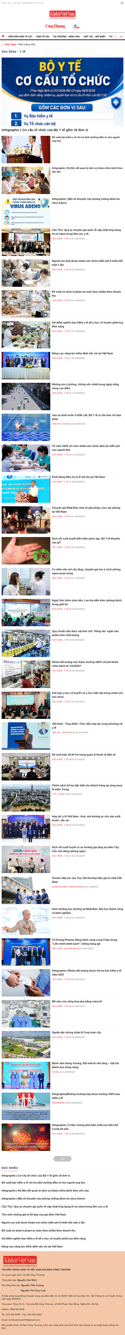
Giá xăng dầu (27, 44)
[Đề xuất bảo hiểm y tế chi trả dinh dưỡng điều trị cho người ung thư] (26, 149)
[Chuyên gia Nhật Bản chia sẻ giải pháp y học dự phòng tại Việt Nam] (26, 520)
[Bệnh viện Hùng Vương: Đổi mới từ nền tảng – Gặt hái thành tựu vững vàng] (26, 1075)
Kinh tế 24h (42, 36)
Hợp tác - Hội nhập (94, 36)
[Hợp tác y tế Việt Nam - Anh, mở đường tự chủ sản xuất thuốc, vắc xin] (26, 828)
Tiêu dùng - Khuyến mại (64, 948)
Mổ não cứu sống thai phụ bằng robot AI (77, 1001)
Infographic (58, 1103)
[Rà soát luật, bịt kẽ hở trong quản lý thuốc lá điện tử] (26, 766)
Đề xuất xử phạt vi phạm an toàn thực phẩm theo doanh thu (38, 1230)
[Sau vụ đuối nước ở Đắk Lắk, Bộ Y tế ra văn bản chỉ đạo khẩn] (26, 427)
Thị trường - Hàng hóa (66, 36)
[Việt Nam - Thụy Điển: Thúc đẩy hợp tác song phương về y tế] (26, 736)
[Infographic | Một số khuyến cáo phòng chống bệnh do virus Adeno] (26, 211)
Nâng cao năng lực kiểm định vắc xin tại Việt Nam (82, 353)
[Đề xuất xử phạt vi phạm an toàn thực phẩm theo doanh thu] (26, 304)
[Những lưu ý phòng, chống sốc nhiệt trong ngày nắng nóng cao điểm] (26, 396)
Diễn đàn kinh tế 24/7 (20, 36)
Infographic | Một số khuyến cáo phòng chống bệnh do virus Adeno (43, 1198)
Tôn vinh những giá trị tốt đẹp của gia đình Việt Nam (34, 1214)
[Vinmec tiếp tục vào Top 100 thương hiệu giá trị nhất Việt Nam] (26, 890)
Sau (63, 1159)
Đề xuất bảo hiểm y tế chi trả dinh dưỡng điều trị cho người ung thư (43, 1182)
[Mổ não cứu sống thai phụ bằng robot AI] (26, 1013)
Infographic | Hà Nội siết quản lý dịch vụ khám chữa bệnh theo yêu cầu (45, 1190)
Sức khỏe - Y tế (13, 51)
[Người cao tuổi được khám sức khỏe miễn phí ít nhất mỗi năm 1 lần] (26, 273)
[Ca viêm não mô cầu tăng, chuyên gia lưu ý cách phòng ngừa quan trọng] (26, 581)
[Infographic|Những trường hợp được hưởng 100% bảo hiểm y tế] (26, 1106)
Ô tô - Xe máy (58, 794)
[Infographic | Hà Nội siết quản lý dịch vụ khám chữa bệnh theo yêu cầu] (26, 180)
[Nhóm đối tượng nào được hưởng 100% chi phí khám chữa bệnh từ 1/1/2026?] (26, 674)
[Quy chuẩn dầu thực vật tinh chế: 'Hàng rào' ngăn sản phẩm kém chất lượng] (26, 643)
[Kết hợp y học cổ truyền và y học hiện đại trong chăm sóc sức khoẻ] (26, 705)
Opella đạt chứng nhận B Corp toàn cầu (76, 1032)
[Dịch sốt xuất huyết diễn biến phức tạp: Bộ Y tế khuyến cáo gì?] (26, 550)
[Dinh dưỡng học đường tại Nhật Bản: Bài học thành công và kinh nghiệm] (26, 921)
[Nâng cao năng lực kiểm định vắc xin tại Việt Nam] (26, 365)
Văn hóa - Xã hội (60, 424)
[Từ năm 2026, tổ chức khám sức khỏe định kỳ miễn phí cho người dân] (26, 458)
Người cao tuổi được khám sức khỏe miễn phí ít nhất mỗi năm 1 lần (43, 1222)
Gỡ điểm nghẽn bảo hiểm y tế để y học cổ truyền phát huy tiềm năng (44, 1238)
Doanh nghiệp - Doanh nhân (67, 887)
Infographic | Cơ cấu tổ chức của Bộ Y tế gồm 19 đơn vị (45, 130)
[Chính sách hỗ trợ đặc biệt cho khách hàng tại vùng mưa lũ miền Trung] (26, 797)
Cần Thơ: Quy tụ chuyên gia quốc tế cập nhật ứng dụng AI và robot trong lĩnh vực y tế (55, 1206)
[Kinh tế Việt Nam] (62, 14)
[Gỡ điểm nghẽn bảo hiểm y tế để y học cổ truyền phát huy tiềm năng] (26, 334)
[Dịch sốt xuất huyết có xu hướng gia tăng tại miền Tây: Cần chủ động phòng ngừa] (26, 859)
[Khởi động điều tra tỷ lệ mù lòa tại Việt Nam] (26, 489)
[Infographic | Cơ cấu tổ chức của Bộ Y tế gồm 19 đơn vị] (62, 92)
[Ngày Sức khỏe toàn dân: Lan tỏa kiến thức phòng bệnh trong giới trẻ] (26, 612)
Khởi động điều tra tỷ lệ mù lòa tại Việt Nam (78, 477)
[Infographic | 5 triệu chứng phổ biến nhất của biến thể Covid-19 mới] (26, 1137)
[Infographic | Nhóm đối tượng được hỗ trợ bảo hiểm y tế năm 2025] (26, 983)
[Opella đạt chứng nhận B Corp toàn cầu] (26, 1044)
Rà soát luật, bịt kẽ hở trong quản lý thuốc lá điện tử (84, 754)
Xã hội (55, 1072)
